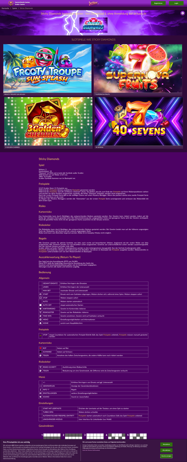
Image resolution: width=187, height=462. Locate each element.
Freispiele (44, 184)
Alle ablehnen (166, 450)
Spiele (14, 8)
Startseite (5, 8)
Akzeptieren (166, 444)
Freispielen (43, 252)
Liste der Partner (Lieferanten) (91, 450)
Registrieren (158, 3)
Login (176, 3)
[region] (93, 450)
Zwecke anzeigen (166, 456)
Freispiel (102, 199)
